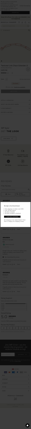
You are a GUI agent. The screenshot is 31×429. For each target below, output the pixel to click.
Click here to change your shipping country (14, 220)
